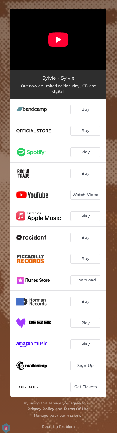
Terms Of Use (76, 409)
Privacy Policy (41, 409)
